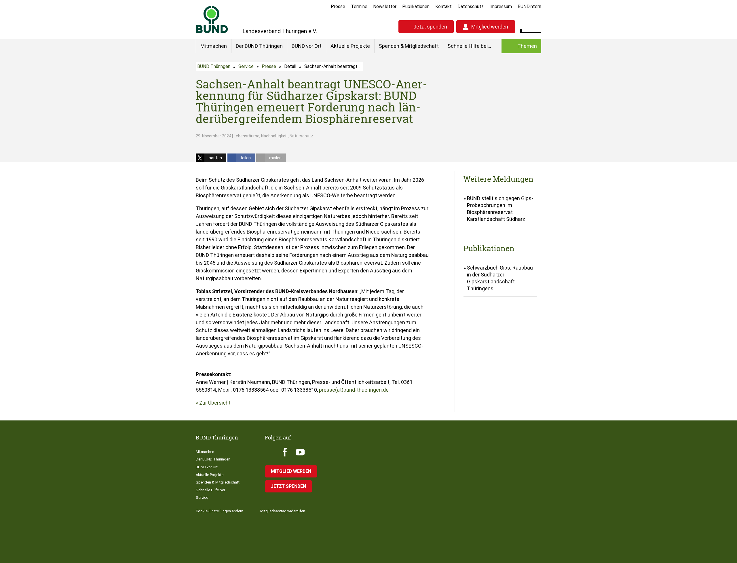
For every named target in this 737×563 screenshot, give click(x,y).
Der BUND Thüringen (259, 46)
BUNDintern (529, 6)
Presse (338, 6)
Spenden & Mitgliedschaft (409, 46)
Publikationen (416, 6)
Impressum (500, 6)
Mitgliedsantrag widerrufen (282, 511)
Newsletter (384, 6)
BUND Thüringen (213, 66)
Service (246, 66)
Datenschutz (470, 6)
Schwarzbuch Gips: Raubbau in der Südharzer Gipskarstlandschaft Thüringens (500, 278)
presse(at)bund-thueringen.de (354, 390)
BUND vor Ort (307, 46)
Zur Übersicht (215, 403)
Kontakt (443, 6)
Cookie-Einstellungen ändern (219, 511)
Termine (359, 6)
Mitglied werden (489, 27)
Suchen (536, 25)
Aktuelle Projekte (350, 46)
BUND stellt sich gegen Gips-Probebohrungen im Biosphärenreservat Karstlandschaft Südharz (500, 208)
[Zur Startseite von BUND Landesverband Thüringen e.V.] (212, 19)
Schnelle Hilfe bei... (469, 46)
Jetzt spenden (430, 27)
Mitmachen (213, 46)
